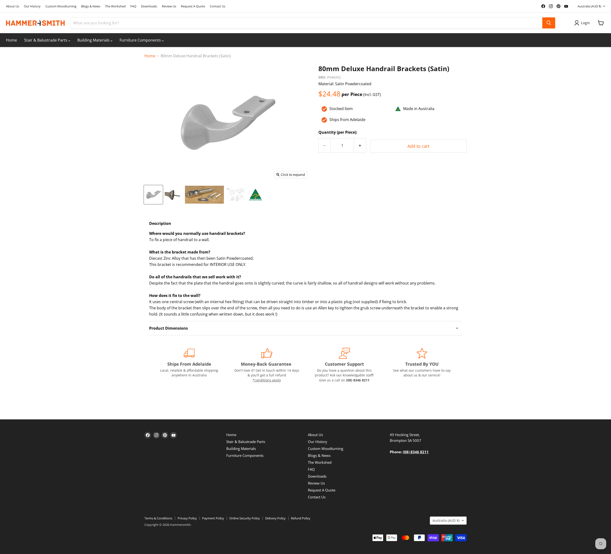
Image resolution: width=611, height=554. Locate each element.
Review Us (169, 6)
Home (11, 40)
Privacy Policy (187, 518)
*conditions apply (267, 380)
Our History (32, 6)
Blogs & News (90, 6)
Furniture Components (141, 40)
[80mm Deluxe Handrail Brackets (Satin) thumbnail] (153, 194)
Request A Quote (193, 6)
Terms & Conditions (158, 518)
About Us (12, 6)
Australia (589, 6)
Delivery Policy (275, 518)
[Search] (548, 22)
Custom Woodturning (60, 6)
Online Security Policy (244, 518)
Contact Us (217, 6)
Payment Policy (213, 518)
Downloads (149, 6)
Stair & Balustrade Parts (46, 40)
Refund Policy (300, 518)
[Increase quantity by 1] (360, 145)
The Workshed (115, 6)
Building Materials (94, 40)
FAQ (133, 6)
